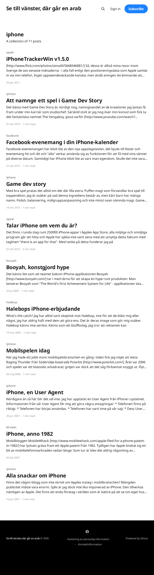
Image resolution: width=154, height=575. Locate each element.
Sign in (115, 9)
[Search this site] (103, 9)
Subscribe (136, 9)
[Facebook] (87, 531)
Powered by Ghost (137, 538)
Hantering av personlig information (88, 539)
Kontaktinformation (90, 544)
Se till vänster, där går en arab (43, 8)
